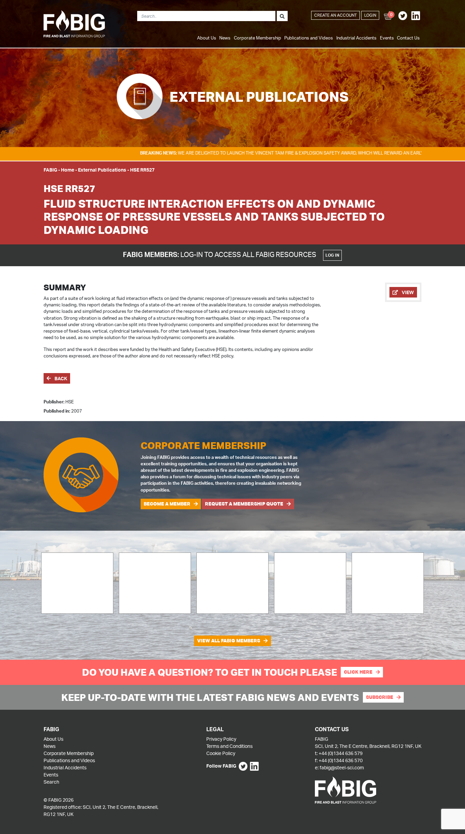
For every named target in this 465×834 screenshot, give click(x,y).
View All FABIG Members (228, 641)
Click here (358, 672)
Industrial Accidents (356, 38)
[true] (282, 16)
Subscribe (379, 697)
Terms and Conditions (229, 746)
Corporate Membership (257, 38)
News (224, 38)
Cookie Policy (220, 753)
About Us (206, 38)
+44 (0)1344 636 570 (341, 760)
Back (60, 378)
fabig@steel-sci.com (342, 767)
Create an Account (335, 15)
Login (370, 15)
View (407, 292)
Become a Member (167, 504)
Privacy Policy (221, 739)
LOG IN (332, 255)
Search (51, 782)
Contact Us (408, 38)
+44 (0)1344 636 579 (341, 753)
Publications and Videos (308, 38)
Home (67, 170)
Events (387, 38)
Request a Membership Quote (244, 504)
